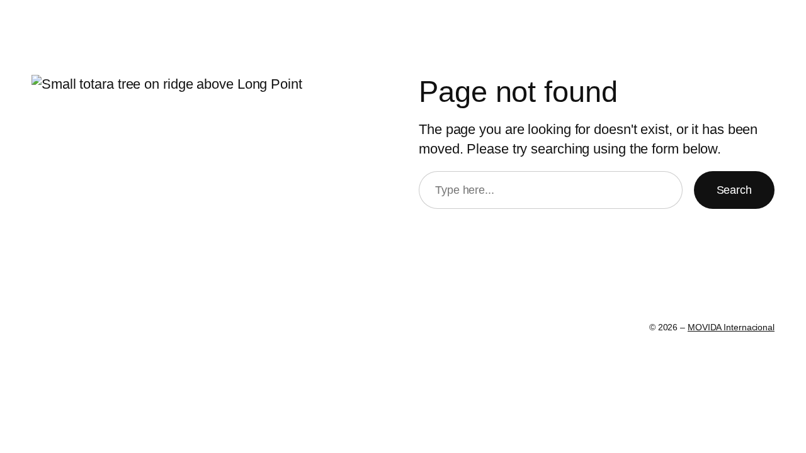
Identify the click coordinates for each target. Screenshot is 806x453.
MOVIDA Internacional (731, 327)
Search (734, 190)
